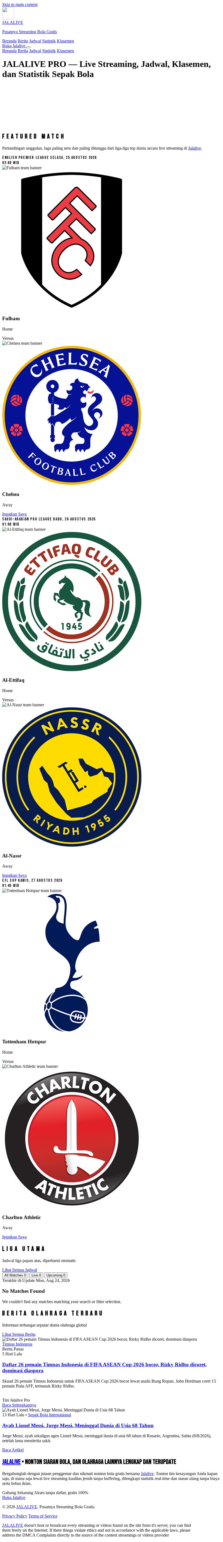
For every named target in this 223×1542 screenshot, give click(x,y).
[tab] (15, 1275)
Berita (23, 41)
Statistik (49, 41)
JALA (11, 1462)
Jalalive (194, 148)
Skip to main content (20, 4)
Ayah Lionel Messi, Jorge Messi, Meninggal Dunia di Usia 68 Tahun (78, 1425)
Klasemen (65, 41)
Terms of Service (42, 1516)
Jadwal (35, 41)
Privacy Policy (14, 1516)
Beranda (9, 41)
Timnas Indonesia (17, 1344)
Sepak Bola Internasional (49, 1415)
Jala (147, 1473)
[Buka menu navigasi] (28, 47)
